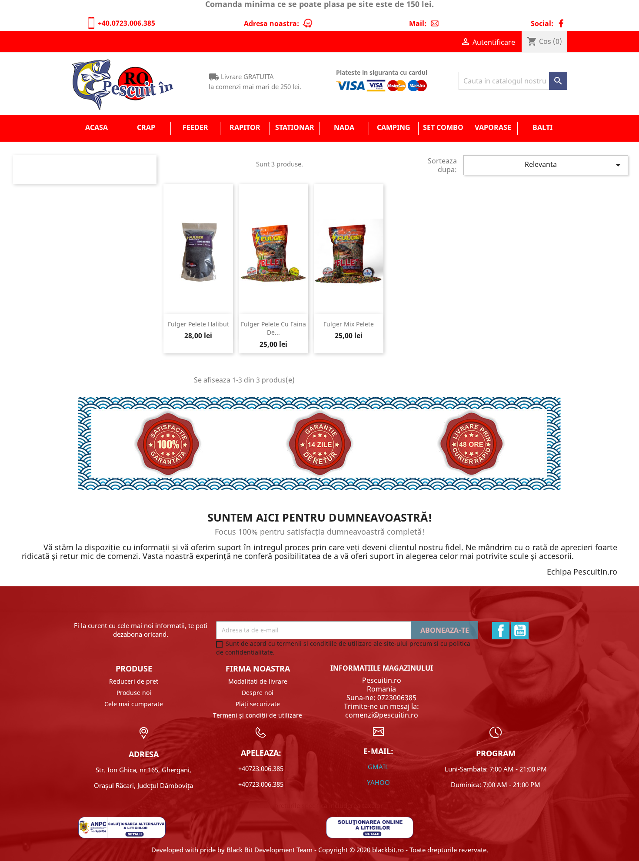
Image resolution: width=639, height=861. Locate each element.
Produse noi (133, 692)
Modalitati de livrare (257, 681)
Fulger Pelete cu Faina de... (273, 328)
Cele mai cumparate (133, 704)
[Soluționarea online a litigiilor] (369, 826)
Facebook (500, 630)
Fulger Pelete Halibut (198, 324)
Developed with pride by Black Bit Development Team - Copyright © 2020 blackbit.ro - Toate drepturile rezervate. (319, 849)
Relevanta (574, 165)
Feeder (195, 127)
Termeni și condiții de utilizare (257, 715)
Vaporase (493, 127)
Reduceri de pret (133, 681)
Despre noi (257, 692)
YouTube (520, 630)
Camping (393, 127)
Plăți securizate (258, 704)
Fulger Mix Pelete (348, 324)
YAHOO (378, 782)
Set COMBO (443, 127)
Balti (542, 127)
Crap (146, 127)
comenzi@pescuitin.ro (381, 715)
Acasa (96, 127)
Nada (344, 127)
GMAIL (378, 766)
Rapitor (245, 127)
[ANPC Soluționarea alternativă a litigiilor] (122, 826)
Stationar (294, 127)
